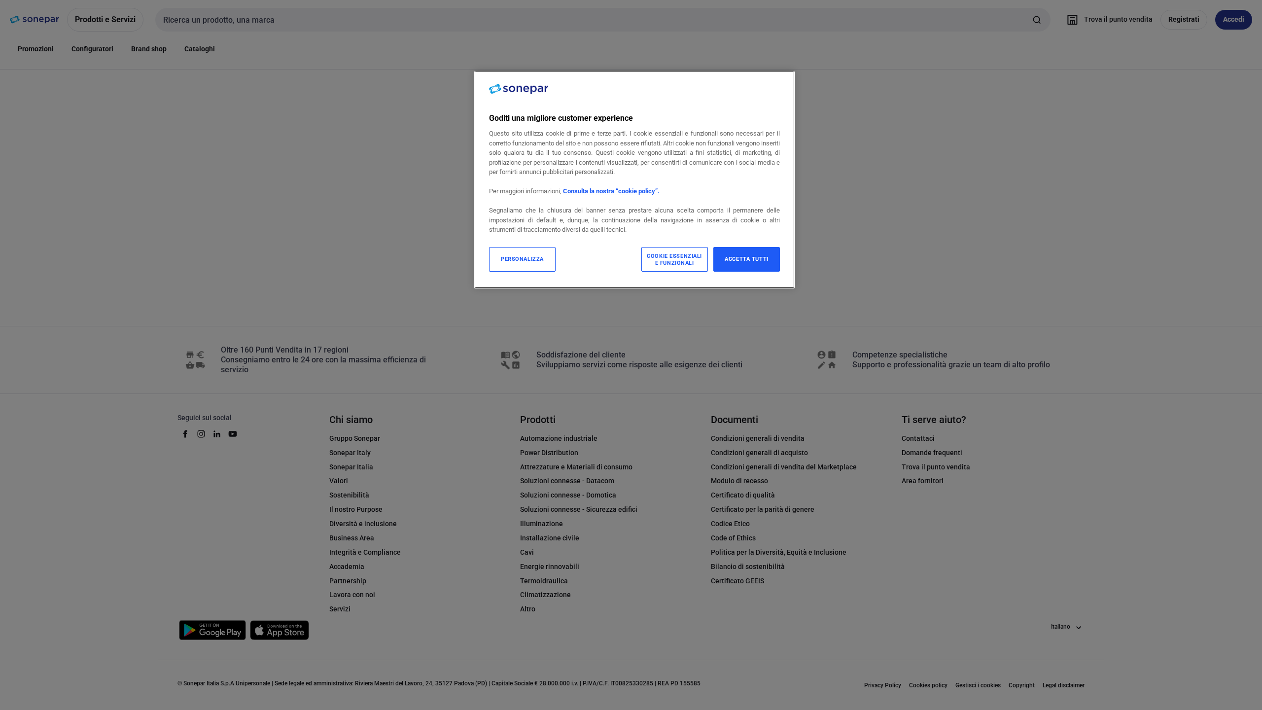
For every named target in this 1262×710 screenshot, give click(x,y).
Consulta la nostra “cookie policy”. (611, 191)
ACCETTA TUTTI (746, 258)
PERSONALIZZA (522, 258)
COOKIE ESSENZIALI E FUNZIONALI (674, 259)
